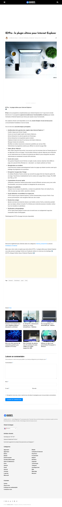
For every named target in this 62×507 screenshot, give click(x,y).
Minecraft (6, 475)
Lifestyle (6, 471)
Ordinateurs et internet (11, 245)
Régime (34, 457)
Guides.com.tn (10, 504)
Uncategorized (35, 467)
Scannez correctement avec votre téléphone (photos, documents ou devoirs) (12, 325)
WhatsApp (34, 471)
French (8, 428)
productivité (44, 243)
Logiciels (6, 473)
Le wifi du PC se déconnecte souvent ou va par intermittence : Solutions (30, 325)
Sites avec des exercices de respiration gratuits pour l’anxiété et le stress (12, 345)
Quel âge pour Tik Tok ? (9, 436)
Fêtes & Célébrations (9, 461)
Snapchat (34, 461)
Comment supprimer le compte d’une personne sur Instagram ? (19, 442)
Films (5, 463)
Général (6, 465)
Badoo (5, 453)
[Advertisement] (31, 17)
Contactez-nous (8, 489)
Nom (7, 381)
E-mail (7, 388)
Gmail (5, 467)
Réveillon (34, 459)
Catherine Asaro (14, 37)
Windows (34, 473)
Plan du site (7, 485)
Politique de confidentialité (10, 487)
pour (22, 280)
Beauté (5, 455)
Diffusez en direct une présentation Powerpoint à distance (48, 345)
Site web (34, 388)
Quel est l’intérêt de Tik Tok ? (10, 439)
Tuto (26, 280)
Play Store (34, 453)
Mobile (33, 449)
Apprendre (6, 449)
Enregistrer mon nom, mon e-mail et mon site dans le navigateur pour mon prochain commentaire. (31, 395)
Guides (5, 483)
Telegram (34, 465)
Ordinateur (17, 280)
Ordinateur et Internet (29, 37)
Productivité (35, 455)
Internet (21, 37)
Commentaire (9, 362)
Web (33, 469)
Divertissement (7, 457)
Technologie (35, 463)
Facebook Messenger (9, 459)
